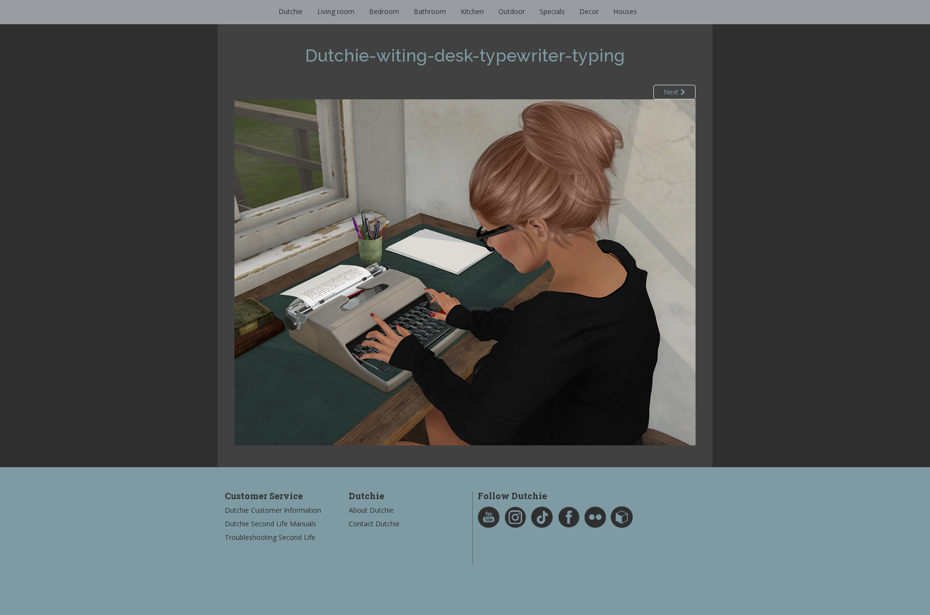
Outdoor (511, 11)
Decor (589, 11)
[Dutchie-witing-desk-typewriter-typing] (465, 271)
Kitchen (472, 11)
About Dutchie (371, 510)
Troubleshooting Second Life (270, 537)
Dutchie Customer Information (273, 510)
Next (672, 91)
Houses (625, 11)
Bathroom (430, 11)
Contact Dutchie (374, 523)
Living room (336, 11)
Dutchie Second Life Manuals (270, 523)
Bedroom (384, 11)
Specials (552, 11)
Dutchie (291, 11)
